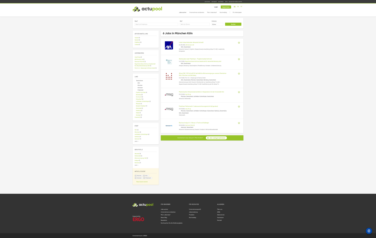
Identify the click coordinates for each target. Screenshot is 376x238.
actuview (207, 1)
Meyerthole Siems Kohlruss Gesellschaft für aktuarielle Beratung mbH (203, 61)
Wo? (181, 21)
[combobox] (156, 24)
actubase (220, 1)
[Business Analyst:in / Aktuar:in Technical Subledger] (169, 125)
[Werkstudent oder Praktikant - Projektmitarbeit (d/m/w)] (169, 61)
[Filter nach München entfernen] (137, 85)
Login (216, 7)
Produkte (191, 215)
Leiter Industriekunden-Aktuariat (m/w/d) (191, 42)
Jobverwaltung (193, 212)
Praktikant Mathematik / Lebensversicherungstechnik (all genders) (198, 106)
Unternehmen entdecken (196, 12)
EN (238, 6)
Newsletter (164, 220)
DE (234, 6)
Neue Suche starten (142, 181)
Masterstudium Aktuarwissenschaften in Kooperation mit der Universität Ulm (201, 92)
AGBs (218, 212)
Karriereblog (223, 12)
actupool (214, 1)
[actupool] (147, 9)
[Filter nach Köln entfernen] (137, 83)
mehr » (136, 141)
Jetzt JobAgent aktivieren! (217, 138)
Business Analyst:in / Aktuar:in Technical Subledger (194, 123)
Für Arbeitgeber (237, 12)
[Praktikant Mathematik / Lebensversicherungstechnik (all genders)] (169, 109)
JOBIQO (145, 235)
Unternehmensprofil (195, 209)
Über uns (219, 209)
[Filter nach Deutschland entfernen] (135, 80)
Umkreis (214, 21)
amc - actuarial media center (233, 1)
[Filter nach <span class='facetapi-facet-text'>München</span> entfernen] (135, 175)
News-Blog (164, 217)
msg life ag (188, 94)
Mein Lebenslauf (212, 12)
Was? (136, 21)
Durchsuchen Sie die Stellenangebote (171, 223)
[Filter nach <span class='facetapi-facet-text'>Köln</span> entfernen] (144, 175)
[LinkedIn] (134, 210)
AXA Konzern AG (189, 45)
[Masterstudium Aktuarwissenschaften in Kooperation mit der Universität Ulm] (169, 94)
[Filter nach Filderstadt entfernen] (137, 90)
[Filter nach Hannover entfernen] (137, 87)
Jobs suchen (182, 12)
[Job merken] (239, 42)
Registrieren (226, 7)
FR (241, 6)
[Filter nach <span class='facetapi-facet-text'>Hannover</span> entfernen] (135, 178)
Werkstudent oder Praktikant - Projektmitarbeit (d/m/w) (195, 59)
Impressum (220, 217)
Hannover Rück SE (190, 125)
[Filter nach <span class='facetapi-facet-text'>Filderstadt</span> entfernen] (144, 178)
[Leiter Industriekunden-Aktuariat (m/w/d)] (169, 45)
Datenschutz (220, 215)
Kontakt (219, 220)
